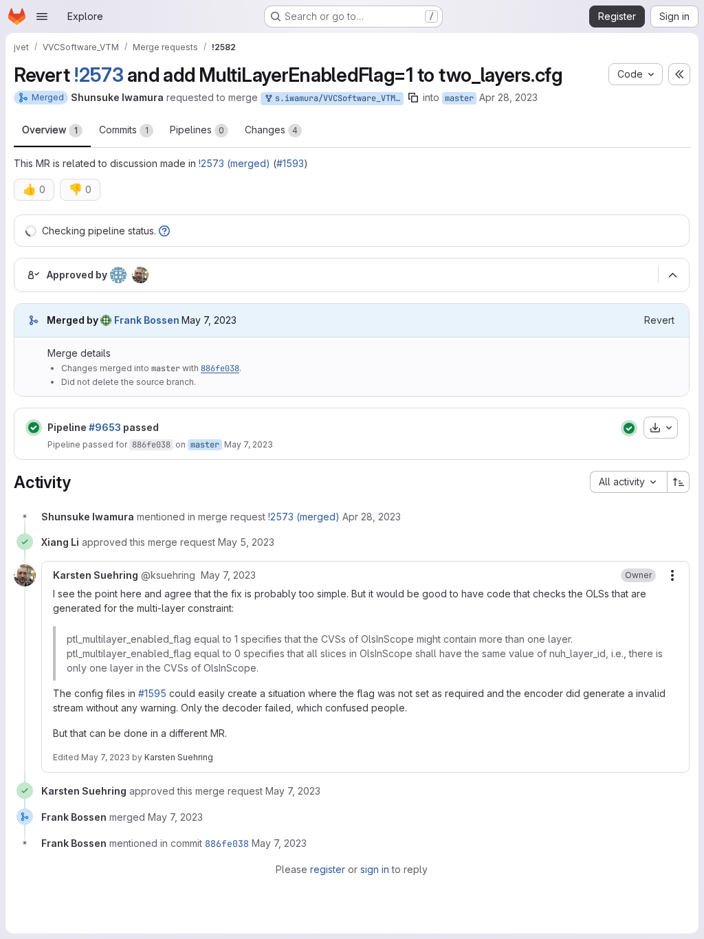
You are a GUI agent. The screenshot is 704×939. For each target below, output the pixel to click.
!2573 (99, 75)
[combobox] (628, 482)
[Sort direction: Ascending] (679, 482)
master (459, 98)
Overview (50, 129)
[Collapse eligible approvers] (672, 275)
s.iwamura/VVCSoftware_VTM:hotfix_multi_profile (337, 98)
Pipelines (197, 129)
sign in (374, 869)
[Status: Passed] (33, 427)
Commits (123, 129)
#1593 (290, 163)
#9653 (105, 427)
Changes (271, 129)
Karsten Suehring (178, 757)
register (327, 869)
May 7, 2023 (248, 444)
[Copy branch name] (413, 97)
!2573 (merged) (234, 163)
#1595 (152, 693)
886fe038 (220, 368)
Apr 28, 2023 (508, 97)
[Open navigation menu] (42, 16)
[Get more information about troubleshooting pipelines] (164, 230)
